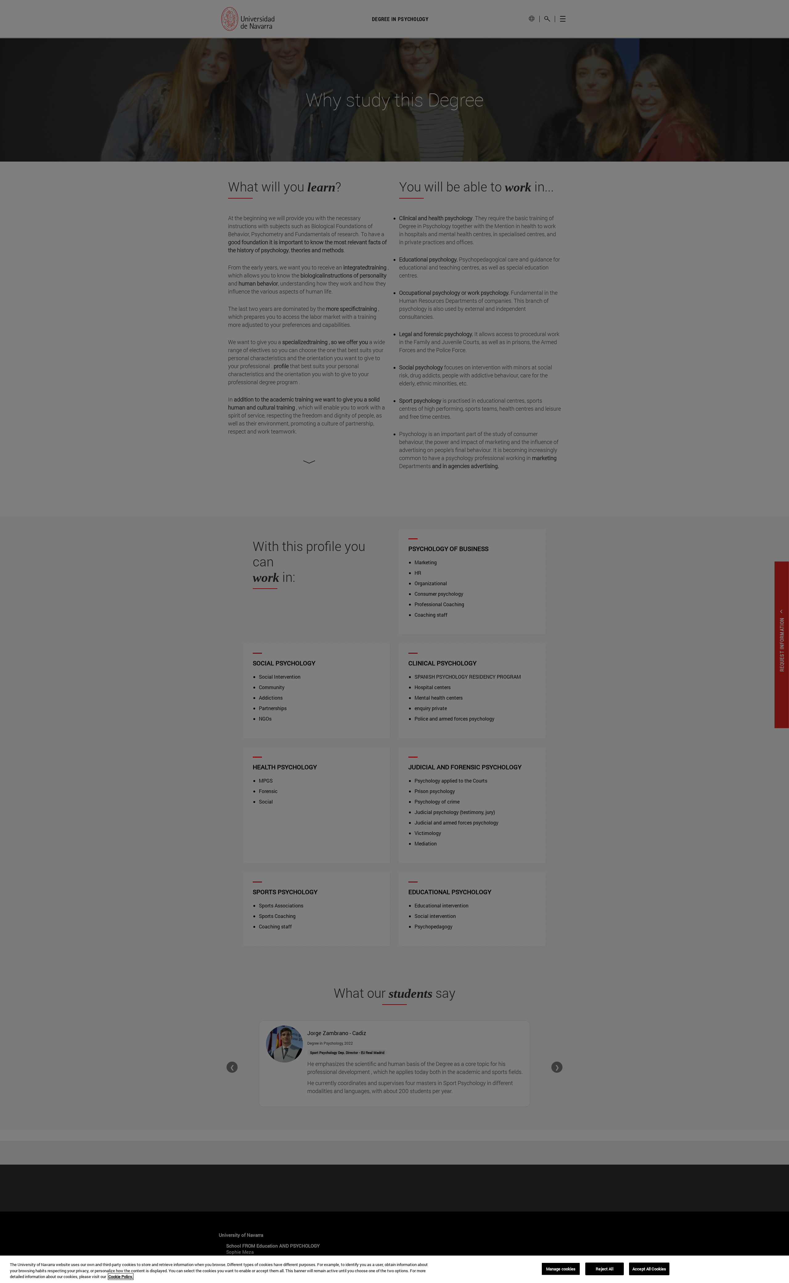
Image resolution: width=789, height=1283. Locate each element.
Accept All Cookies (649, 1268)
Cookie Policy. (120, 1276)
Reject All (604, 1268)
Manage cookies (561, 1268)
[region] (394, 1269)
